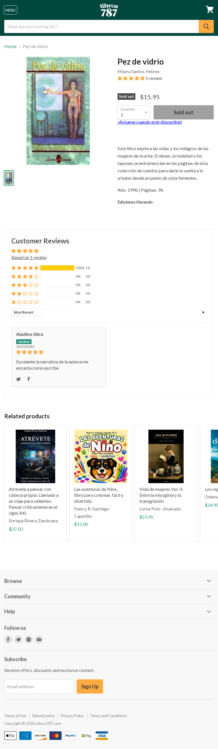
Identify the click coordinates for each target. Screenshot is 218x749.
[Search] (206, 26)
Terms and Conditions (108, 715)
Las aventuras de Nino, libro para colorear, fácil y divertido (98, 495)
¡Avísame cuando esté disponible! (150, 122)
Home (10, 46)
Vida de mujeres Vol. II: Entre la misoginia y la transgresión (161, 495)
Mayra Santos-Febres (139, 71)
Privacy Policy (72, 715)
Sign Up (89, 686)
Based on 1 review (29, 257)
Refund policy (43, 715)
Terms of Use (15, 715)
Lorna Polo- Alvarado (160, 508)
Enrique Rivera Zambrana (33, 520)
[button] (132, 78)
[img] (59, 352)
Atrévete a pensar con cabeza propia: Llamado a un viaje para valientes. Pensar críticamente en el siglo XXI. (33, 501)
